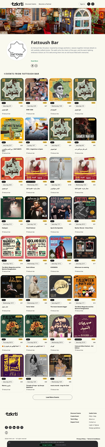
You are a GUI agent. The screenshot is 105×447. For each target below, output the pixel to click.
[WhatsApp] (17, 427)
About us (92, 419)
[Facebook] (32, 65)
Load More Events (52, 397)
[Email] (21, 427)
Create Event (75, 416)
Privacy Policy (81, 439)
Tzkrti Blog (74, 419)
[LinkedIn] (14, 427)
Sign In (82, 4)
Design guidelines (94, 428)
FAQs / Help (92, 416)
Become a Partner (45, 4)
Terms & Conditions (93, 439)
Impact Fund (75, 422)
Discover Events (30, 4)
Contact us (92, 422)
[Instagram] (36, 65)
